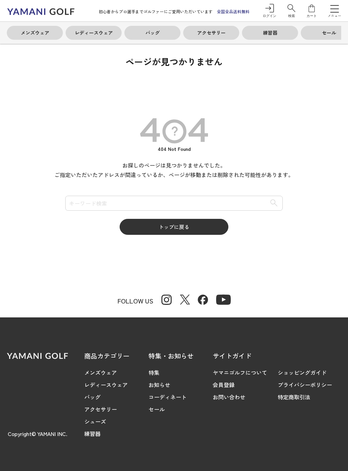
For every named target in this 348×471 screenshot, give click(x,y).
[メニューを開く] (334, 8)
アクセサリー (100, 409)
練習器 (92, 434)
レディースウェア (106, 385)
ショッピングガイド (302, 372)
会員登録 (223, 385)
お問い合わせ (229, 397)
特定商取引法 (294, 397)
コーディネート (168, 397)
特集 (154, 372)
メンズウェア (100, 372)
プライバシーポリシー (305, 385)
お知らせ (159, 385)
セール (157, 409)
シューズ (95, 421)
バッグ (92, 397)
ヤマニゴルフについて (240, 372)
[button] (291, 10)
